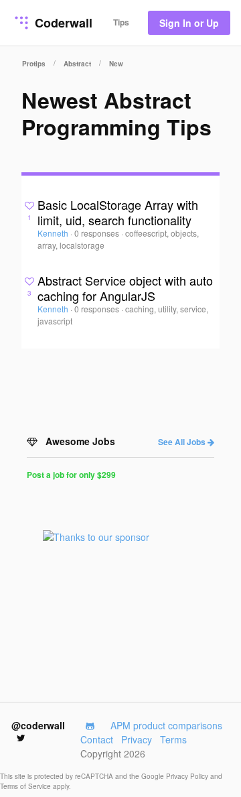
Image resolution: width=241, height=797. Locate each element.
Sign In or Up (189, 22)
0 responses (97, 233)
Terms (173, 739)
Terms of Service (26, 786)
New (116, 63)
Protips (34, 63)
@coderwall (38, 725)
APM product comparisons (166, 725)
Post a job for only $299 (71, 475)
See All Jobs (183, 442)
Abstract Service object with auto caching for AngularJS (125, 287)
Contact (96, 739)
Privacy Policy (188, 776)
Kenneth (53, 233)
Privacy (136, 739)
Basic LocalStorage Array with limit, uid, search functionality (117, 212)
